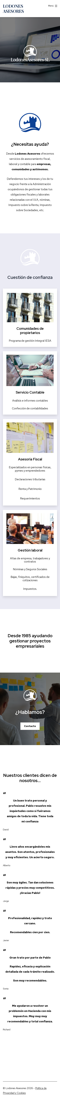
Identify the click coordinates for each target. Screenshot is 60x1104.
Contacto (30, 726)
